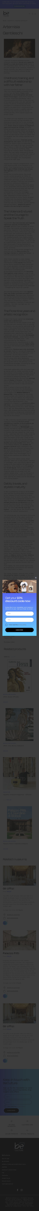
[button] (36, 577)
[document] (19, 605)
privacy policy (22, 625)
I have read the (17, 624)
